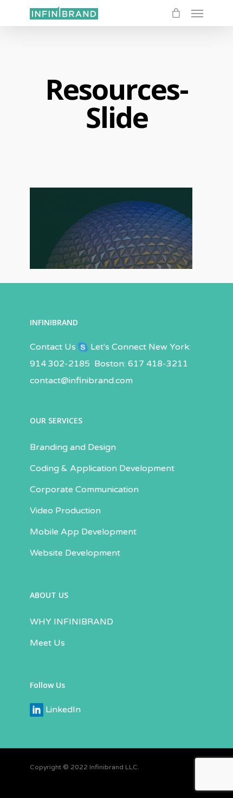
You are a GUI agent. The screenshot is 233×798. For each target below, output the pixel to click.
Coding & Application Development (102, 468)
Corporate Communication (84, 489)
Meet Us (47, 643)
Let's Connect (117, 347)
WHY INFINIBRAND (71, 621)
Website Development (75, 553)
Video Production (65, 510)
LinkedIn (62, 709)
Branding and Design (73, 447)
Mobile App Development (83, 531)
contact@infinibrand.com (81, 380)
